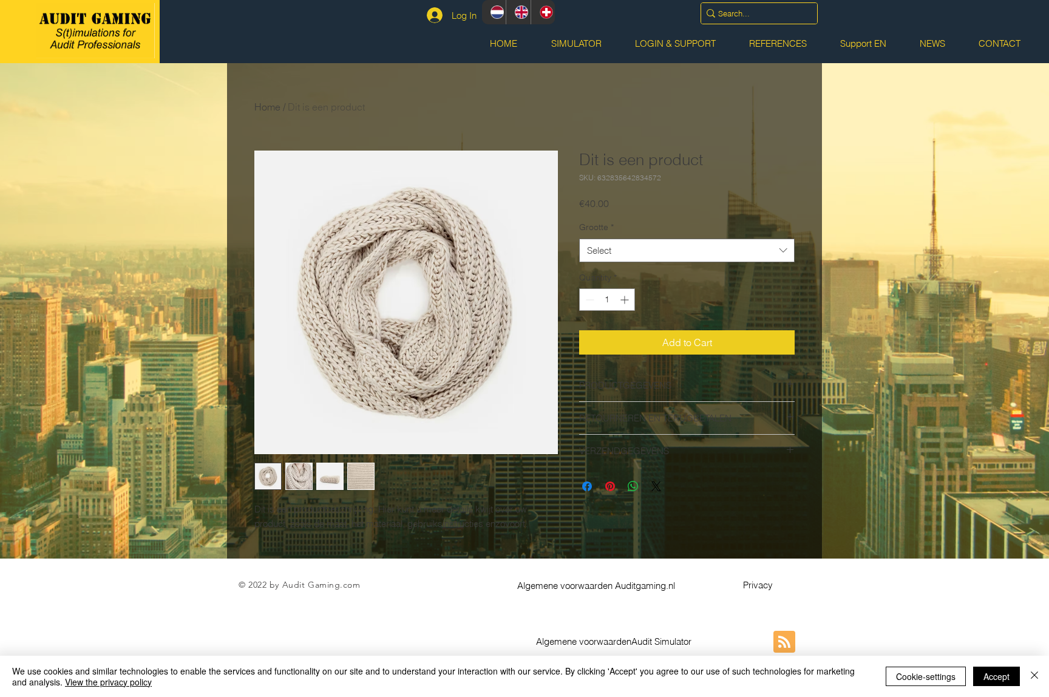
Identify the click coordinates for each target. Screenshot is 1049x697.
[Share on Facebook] (587, 486)
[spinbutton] (607, 299)
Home (267, 107)
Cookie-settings (926, 676)
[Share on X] (656, 486)
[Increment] (625, 299)
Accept (996, 676)
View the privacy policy (108, 682)
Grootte (596, 227)
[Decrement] (588, 299)
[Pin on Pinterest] (610, 486)
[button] (596, 585)
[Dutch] (494, 12)
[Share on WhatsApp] (633, 486)
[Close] (1034, 676)
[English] (518, 12)
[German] (543, 12)
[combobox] (687, 250)
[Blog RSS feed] (784, 642)
